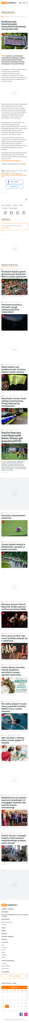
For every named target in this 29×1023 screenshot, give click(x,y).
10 (3, 1000)
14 (18, 1000)
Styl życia (4, 942)
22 (21, 1003)
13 (14, 1000)
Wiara (2, 945)
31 (3, 1009)
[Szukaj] (27, 3)
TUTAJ (23, 164)
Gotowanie (4, 955)
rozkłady (15, 205)
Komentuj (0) (14, 187)
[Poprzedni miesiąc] (25, 987)
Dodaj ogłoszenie (14, 976)
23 (25, 1003)
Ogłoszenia (5, 972)
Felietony (3, 924)
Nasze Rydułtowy (5, 966)
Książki (3, 952)
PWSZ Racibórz (5, 968)
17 (3, 1003)
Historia (3, 950)
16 (25, 1000)
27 (14, 1006)
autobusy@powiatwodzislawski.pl (10, 160)
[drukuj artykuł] (5, 212)
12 (10, 1000)
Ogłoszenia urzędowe (6, 922)
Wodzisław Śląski (13, 208)
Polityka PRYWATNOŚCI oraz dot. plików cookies (14, 915)
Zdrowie (3, 957)
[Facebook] (21, 1014)
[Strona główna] (9, 2)
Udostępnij (14, 182)
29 (21, 1006)
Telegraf (5, 735)
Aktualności (7, 16)
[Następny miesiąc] (3, 987)
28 (18, 1006)
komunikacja (8, 205)
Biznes (3, 931)
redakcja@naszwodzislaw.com (8, 172)
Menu (20, 3)
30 (25, 1006)
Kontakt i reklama (7, 909)
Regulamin (4, 912)
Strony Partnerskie (8, 961)
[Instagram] (26, 1014)
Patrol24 (4, 939)
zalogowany (6, 227)
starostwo (5, 208)
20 (14, 1003)
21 (18, 1003)
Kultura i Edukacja (7, 602)
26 (10, 1006)
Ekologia (3, 963)
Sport (4, 430)
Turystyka (3, 947)
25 (7, 1006)
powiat (20, 205)
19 (10, 1003)
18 (7, 1003)
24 (3, 1006)
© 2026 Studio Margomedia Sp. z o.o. (14, 1019)
